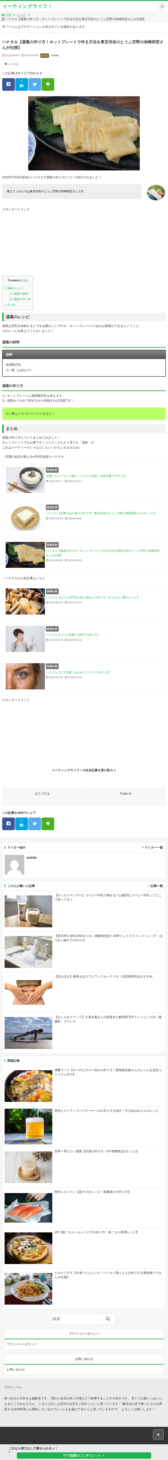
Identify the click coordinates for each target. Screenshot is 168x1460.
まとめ (10, 304)
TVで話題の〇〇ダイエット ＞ (84, 1455)
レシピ (21, 15)
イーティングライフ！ (27, 6)
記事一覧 (157, 886)
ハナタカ (13, 64)
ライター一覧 (154, 847)
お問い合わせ (16, 1369)
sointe (55, 55)
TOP (8, 15)
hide (24, 280)
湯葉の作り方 (20, 299)
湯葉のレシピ (14, 288)
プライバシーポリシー (22, 1344)
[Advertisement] (84, 242)
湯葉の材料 (18, 293)
